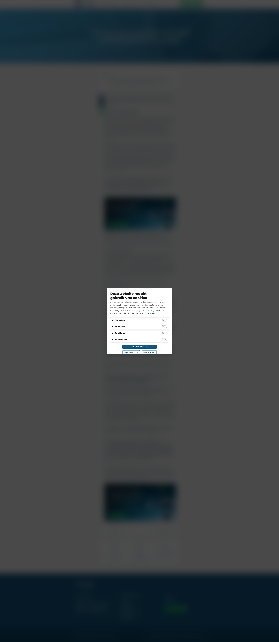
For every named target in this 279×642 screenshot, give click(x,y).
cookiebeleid (150, 313)
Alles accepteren (131, 352)
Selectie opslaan (139, 347)
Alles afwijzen (149, 352)
